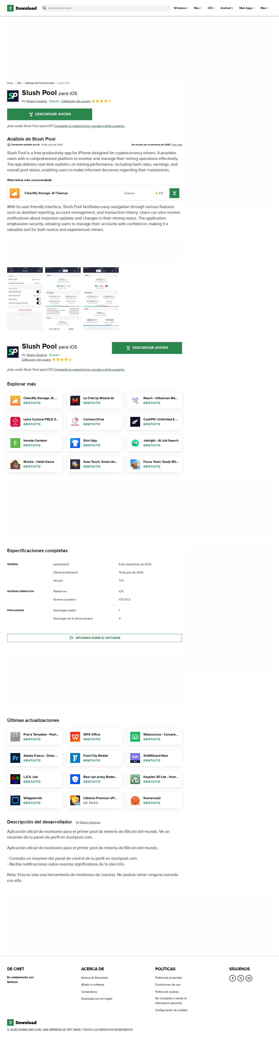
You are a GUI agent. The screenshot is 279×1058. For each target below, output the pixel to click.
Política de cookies (167, 991)
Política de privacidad (168, 977)
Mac (197, 8)
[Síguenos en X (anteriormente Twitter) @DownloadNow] (241, 978)
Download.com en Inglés (96, 998)
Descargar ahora (53, 114)
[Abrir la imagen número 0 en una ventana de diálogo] (25, 298)
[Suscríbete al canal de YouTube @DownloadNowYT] (249, 978)
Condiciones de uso (168, 984)
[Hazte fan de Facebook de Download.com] (232, 978)
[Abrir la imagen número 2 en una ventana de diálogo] (101, 298)
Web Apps (245, 8)
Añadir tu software (92, 984)
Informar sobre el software (98, 638)
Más (263, 8)
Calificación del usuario (75, 101)
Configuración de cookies (171, 1010)
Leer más (177, 144)
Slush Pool (49, 92)
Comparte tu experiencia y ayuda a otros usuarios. (89, 126)
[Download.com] (22, 8)
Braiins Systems (90, 822)
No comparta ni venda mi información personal (171, 1001)
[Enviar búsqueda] (44, 8)
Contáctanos (89, 991)
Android (226, 8)
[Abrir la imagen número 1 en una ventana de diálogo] (63, 298)
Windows (180, 8)
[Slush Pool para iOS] (13, 96)
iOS (210, 8)
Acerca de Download (94, 977)
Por (34, 101)
